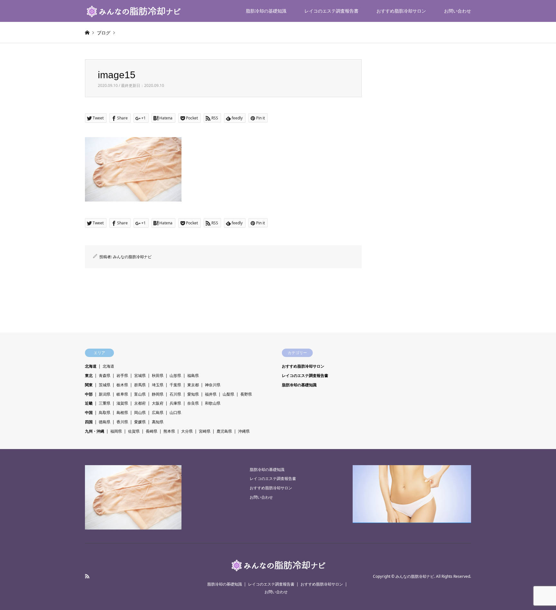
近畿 (89, 403)
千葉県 (175, 385)
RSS (87, 576)
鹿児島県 (224, 431)
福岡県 (116, 431)
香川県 (122, 422)
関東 (89, 385)
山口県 (175, 412)
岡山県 (140, 412)
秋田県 (157, 375)
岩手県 (122, 375)
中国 (89, 412)
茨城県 (104, 385)
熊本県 (169, 431)
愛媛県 (140, 422)
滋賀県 (122, 403)
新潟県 (104, 394)
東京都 (193, 385)
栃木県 (122, 385)
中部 (89, 394)
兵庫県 (175, 403)
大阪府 (157, 403)
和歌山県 (212, 403)
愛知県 (193, 394)
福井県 (211, 394)
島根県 (122, 412)
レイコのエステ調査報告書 (331, 11)
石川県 (175, 394)
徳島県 (104, 422)
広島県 (157, 412)
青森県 (104, 375)
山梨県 (228, 394)
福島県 (193, 375)
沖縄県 (244, 431)
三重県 (104, 403)
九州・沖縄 (94, 431)
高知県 (157, 422)
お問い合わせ (457, 11)
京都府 (140, 403)
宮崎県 (204, 431)
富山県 (140, 394)
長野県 (246, 394)
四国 (89, 422)
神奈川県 (212, 385)
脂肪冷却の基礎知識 (266, 11)
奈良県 (193, 403)
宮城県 (140, 375)
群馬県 (140, 385)
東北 (89, 375)
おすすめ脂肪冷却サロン (401, 11)
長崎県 (151, 431)
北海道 (91, 366)
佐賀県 (134, 431)
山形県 (175, 375)
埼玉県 (157, 385)
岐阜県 (122, 394)
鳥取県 (104, 412)
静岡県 (157, 394)
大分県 (187, 431)
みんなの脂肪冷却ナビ (132, 256)
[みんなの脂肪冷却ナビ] (133, 11)
